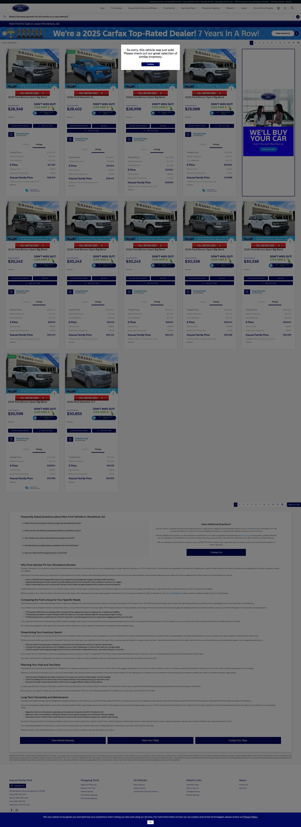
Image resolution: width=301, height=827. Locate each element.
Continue (150, 64)
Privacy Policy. (250, 817)
